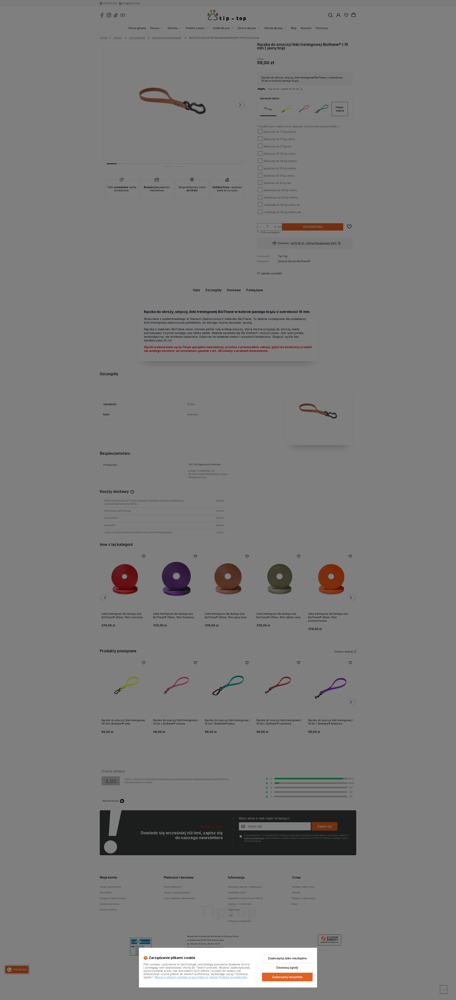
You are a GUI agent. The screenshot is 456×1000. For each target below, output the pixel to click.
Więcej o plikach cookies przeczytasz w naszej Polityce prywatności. (200, 977)
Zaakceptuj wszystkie (287, 977)
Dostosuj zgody (287, 967)
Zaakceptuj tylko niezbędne (287, 958)
